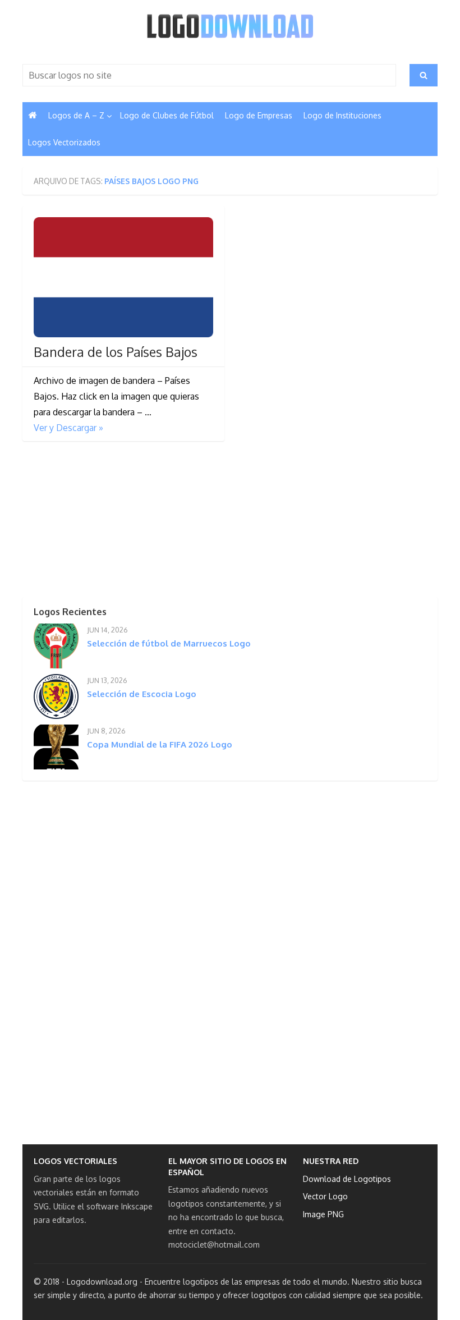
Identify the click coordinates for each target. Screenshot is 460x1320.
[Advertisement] (106, 522)
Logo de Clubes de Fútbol (167, 115)
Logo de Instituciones (342, 115)
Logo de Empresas (258, 115)
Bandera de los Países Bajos (115, 352)
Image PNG (323, 1214)
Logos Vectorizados (64, 142)
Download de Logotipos (347, 1179)
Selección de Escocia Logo (141, 694)
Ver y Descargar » (68, 427)
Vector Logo (325, 1196)
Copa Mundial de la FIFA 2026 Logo (159, 744)
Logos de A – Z (76, 115)
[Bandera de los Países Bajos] (123, 277)
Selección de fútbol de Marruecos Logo (169, 643)
